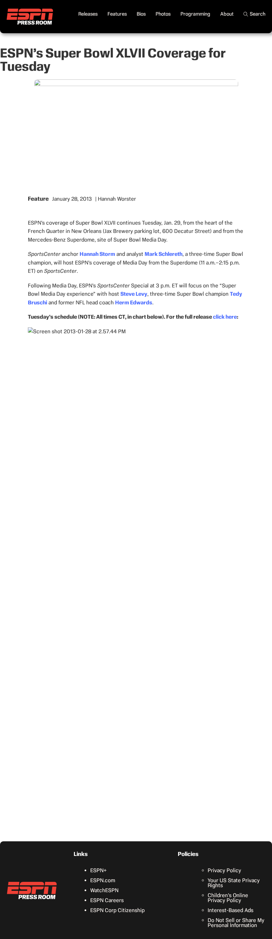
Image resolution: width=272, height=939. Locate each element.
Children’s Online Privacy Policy (228, 897)
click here (225, 317)
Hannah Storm (97, 254)
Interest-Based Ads (230, 910)
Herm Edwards (133, 302)
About (227, 14)
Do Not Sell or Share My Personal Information (236, 922)
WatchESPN (104, 890)
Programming (195, 14)
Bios (141, 14)
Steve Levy (133, 294)
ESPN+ (98, 870)
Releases (88, 14)
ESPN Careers (107, 900)
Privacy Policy (224, 870)
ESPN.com (102, 880)
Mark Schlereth (163, 254)
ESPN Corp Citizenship (117, 910)
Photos (163, 14)
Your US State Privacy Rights (234, 882)
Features (117, 14)
